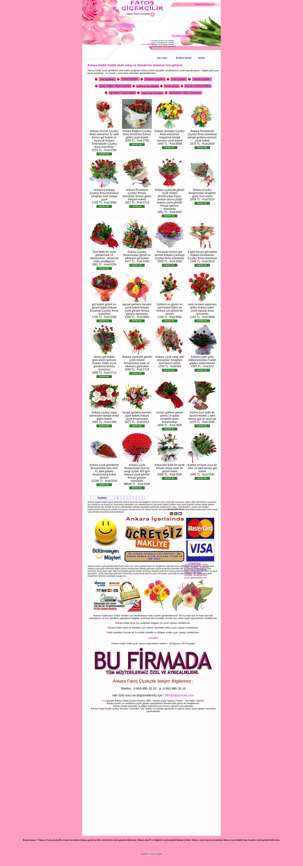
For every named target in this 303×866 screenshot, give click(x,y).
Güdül (154, 637)
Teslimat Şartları (184, 58)
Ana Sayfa (162, 58)
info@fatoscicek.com (179, 695)
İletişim (201, 58)
